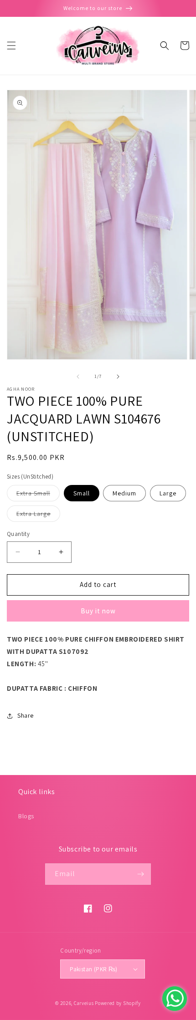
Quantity (18, 534)
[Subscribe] (140, 874)
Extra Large (38, 515)
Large (168, 493)
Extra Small (38, 495)
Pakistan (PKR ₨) (93, 969)
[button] (11, 46)
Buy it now (98, 611)
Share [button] (25, 715)
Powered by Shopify (118, 1003)
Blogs (26, 816)
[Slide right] (118, 377)
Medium (124, 493)
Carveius (84, 1003)
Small (81, 493)
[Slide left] (78, 377)
